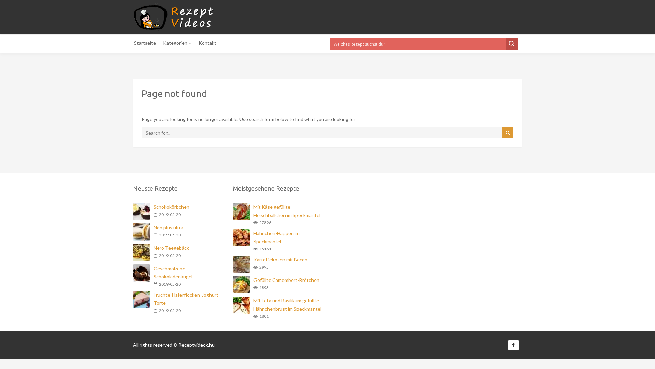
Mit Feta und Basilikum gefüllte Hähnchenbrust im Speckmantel (287, 305)
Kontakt (207, 43)
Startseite (145, 43)
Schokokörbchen (171, 207)
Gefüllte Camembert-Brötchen (286, 280)
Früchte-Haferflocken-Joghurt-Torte (187, 299)
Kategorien (175, 43)
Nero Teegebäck (171, 248)
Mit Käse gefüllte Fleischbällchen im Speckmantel (286, 211)
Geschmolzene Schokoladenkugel (173, 272)
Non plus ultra (168, 227)
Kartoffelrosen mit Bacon (280, 259)
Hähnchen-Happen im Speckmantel (276, 237)
